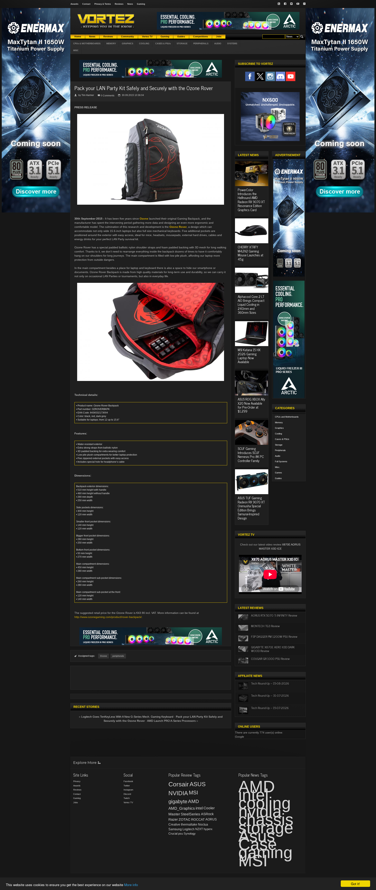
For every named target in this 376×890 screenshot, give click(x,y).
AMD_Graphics (181, 808)
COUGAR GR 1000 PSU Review (270, 658)
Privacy (76, 781)
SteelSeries (190, 814)
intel (199, 808)
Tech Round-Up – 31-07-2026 (270, 695)
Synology (190, 833)
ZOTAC (184, 819)
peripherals (118, 656)
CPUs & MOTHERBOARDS (86, 43)
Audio (277, 456)
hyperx (208, 829)
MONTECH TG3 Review (265, 625)
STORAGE (182, 43)
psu (180, 833)
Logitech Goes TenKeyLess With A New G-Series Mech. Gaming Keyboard (127, 716)
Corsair (178, 784)
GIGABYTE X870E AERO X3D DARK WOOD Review (273, 648)
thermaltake (189, 824)
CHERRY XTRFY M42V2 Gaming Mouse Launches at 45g (250, 253)
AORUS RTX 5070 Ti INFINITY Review (274, 615)
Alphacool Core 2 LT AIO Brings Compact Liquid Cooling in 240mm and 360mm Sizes (251, 304)
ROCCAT (198, 819)
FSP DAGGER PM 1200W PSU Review (274, 636)
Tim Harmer (87, 95)
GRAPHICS (127, 43)
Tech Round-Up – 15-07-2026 (270, 707)
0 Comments (107, 95)
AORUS (211, 819)
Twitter (127, 785)
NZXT (199, 829)
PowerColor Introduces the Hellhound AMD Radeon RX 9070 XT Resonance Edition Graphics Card (251, 200)
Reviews (119, 4)
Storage (278, 445)
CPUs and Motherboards (287, 417)
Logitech (188, 829)
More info (131, 884)
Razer (173, 819)
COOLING (144, 43)
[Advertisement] (150, 677)
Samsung (175, 829)
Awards (74, 4)
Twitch (127, 798)
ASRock (207, 814)
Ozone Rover (178, 226)
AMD (193, 801)
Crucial (172, 833)
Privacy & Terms (102, 4)
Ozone (144, 218)
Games (278, 472)
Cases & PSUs (282, 439)
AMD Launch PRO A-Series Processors (171, 720)
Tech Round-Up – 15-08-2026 (270, 683)
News (130, 4)
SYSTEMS (232, 43)
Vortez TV (128, 802)
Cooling (278, 433)
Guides (278, 478)
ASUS (198, 784)
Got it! (355, 883)
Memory (279, 422)
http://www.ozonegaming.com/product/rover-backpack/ (108, 617)
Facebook (128, 781)
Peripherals (280, 450)
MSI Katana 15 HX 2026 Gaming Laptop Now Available (249, 356)
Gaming (141, 4)
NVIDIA (178, 793)
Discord (127, 794)
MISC (76, 50)
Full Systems (281, 461)
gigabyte (177, 801)
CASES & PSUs (163, 43)
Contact (86, 4)
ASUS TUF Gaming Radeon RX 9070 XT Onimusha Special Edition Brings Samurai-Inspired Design (251, 508)
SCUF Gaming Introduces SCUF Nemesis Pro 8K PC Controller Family (251, 454)
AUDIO (217, 43)
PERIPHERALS (200, 43)
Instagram (128, 790)
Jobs (75, 802)
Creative (174, 824)
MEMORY (111, 43)
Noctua (203, 824)
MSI (193, 793)
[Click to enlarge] (150, 115)
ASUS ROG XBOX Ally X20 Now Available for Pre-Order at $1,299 (251, 405)
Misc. (277, 467)
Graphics (279, 428)
